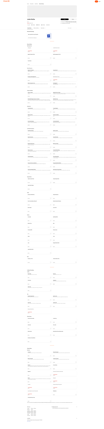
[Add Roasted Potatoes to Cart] (75, 198)
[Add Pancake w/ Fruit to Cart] (50, 262)
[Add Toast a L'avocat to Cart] (50, 153)
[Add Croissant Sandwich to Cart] (75, 124)
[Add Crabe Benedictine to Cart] (50, 160)
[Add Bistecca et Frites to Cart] (75, 147)
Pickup (64, 19)
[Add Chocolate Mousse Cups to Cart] (50, 401)
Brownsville (31, 3)
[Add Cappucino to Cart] (75, 283)
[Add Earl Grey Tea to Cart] (75, 299)
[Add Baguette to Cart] (50, 375)
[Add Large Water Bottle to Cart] (50, 252)
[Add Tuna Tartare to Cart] (50, 64)
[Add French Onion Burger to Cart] (50, 124)
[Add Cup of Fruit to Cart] (75, 211)
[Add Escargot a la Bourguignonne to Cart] (50, 80)
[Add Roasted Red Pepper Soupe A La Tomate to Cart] (50, 102)
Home (28, 3)
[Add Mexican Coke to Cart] (75, 233)
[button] (30, 28)
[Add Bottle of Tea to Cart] (50, 227)
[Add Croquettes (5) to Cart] (75, 73)
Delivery (73, 19)
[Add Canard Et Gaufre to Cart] (75, 140)
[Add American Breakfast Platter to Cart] (50, 173)
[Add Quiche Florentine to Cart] (50, 140)
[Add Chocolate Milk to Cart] (50, 233)
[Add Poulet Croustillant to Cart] (75, 118)
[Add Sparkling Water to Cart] (75, 220)
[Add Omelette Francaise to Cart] (50, 134)
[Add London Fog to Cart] (75, 322)
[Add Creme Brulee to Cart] (75, 368)
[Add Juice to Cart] (75, 240)
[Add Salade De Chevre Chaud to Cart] (75, 96)
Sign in (100, 1)
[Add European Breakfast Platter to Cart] (75, 166)
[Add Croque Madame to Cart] (75, 111)
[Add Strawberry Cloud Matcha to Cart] (50, 341)
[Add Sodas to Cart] (50, 240)
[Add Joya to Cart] (50, 246)
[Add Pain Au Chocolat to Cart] (50, 362)
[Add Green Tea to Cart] (50, 306)
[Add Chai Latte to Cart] (50, 328)
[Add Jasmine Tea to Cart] (75, 306)
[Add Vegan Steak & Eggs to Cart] (50, 188)
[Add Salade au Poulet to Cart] (50, 118)
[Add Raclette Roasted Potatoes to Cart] (75, 204)
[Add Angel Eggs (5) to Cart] (75, 86)
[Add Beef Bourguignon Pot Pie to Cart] (75, 57)
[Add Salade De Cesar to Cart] (75, 102)
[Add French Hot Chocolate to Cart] (50, 322)
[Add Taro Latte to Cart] (75, 328)
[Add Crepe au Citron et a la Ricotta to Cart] (50, 166)
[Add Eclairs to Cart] (50, 381)
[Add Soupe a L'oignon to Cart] (50, 96)
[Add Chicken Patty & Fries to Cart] (75, 262)
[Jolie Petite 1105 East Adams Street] (6, 1)
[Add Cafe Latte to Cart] (50, 290)
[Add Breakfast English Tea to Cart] (50, 299)
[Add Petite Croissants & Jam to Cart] (50, 86)
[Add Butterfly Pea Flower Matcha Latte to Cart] (75, 335)
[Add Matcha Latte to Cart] (50, 335)
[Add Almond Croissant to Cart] (75, 355)
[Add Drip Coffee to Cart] (50, 277)
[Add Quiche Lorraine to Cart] (75, 134)
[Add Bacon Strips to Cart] (50, 211)
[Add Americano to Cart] (50, 283)
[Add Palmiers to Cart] (50, 368)
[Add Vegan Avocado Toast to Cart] (50, 182)
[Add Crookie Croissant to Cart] (75, 362)
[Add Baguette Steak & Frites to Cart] (50, 57)
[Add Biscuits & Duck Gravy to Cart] (50, 147)
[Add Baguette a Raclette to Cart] (50, 73)
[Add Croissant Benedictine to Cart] (75, 153)
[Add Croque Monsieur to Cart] (50, 111)
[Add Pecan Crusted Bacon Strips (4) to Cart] (50, 204)
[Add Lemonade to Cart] (50, 220)
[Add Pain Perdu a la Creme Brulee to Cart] (75, 173)
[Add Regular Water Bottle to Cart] (75, 246)
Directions (29, 421)
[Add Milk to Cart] (75, 227)
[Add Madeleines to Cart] (75, 394)
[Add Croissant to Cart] (50, 355)
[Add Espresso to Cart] (75, 277)
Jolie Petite (36, 3)
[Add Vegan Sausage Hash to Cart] (75, 182)
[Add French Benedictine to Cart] (75, 160)
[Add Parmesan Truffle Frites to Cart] (50, 198)
